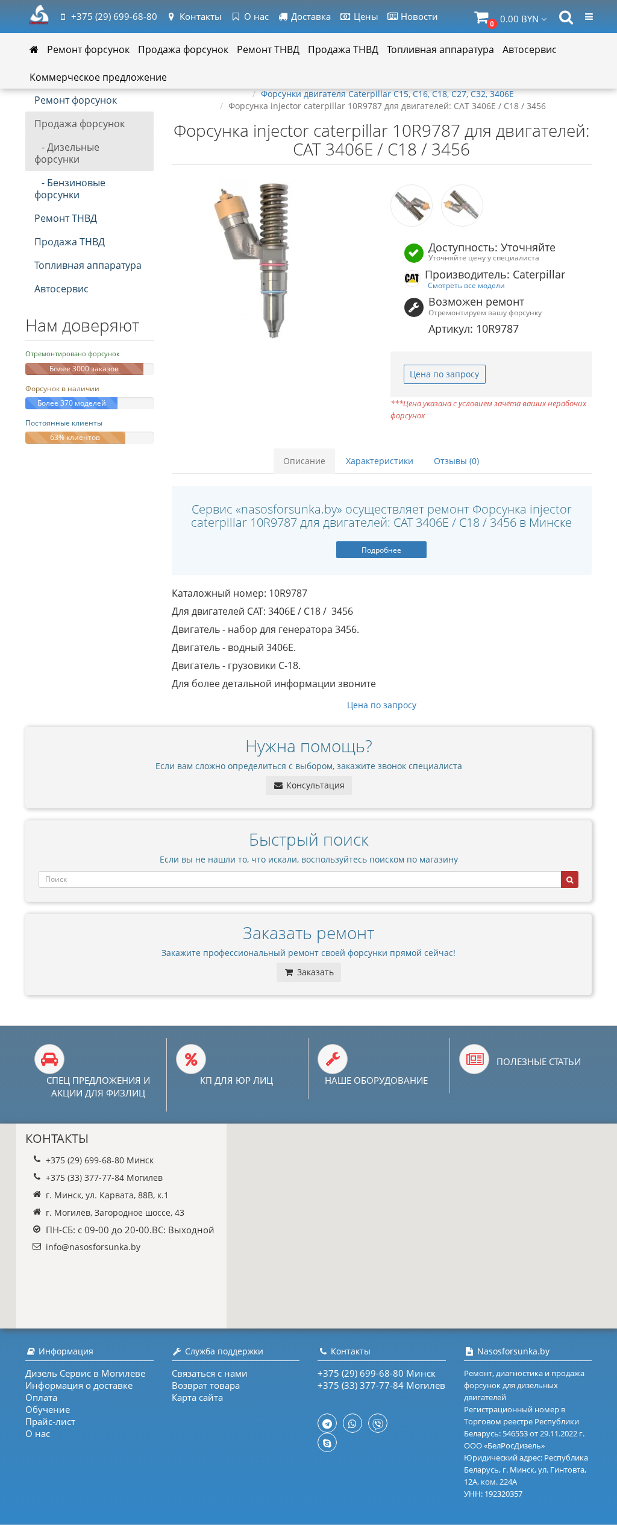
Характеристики (379, 461)
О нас (255, 16)
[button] (510, 17)
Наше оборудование (376, 1080)
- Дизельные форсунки (66, 153)
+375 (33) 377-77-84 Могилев (104, 1177)
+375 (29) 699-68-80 (114, 16)
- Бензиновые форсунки (69, 188)
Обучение (47, 1409)
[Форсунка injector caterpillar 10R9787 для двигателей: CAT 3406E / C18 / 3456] (272, 259)
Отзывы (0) (456, 461)
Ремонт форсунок (88, 49)
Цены (364, 16)
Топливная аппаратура (440, 49)
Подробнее (381, 550)
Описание (304, 461)
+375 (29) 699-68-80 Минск (100, 1160)
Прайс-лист (50, 1421)
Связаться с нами (210, 1373)
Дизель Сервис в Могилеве (85, 1373)
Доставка (310, 16)
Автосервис (530, 49)
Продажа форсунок (183, 49)
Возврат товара (206, 1385)
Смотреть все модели (466, 285)
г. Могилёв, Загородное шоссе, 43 (115, 1212)
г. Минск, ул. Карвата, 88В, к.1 (107, 1195)
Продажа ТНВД (343, 49)
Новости (418, 16)
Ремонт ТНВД (268, 49)
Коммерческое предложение (98, 77)
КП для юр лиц (236, 1080)
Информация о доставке (79, 1385)
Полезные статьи (538, 1061)
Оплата (41, 1397)
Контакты (199, 16)
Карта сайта (197, 1397)
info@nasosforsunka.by (93, 1247)
